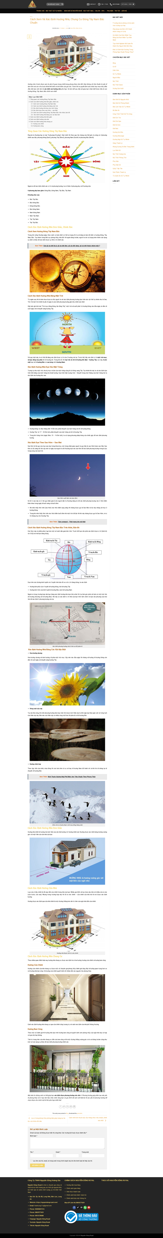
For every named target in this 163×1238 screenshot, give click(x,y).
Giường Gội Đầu (118, 132)
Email (58, 1152)
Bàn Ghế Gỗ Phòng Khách (121, 103)
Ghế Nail (115, 128)
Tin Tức (117, 11)
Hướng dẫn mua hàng (73, 1185)
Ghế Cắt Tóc (117, 118)
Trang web (85, 1152)
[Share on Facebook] (60, 1106)
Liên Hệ (124, 11)
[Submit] (62, 4)
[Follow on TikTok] (78, 1207)
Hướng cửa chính (38, 124)
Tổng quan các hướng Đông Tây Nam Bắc (43, 99)
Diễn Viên (116, 70)
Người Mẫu (116, 77)
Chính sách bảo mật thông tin (76, 1198)
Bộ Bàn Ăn (116, 110)
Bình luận (33, 1136)
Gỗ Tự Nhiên (117, 74)
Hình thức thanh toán (73, 1192)
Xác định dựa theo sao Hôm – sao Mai (45, 110)
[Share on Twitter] (64, 1106)
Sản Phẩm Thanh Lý (119, 172)
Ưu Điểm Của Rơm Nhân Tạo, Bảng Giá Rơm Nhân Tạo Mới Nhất (122, 37)
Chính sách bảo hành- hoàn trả (76, 1195)
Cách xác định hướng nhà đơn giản (41, 117)
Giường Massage (118, 136)
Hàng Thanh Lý (117, 143)
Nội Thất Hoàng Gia (119, 154)
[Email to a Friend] (67, 1106)
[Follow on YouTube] (88, 1207)
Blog (31, 16)
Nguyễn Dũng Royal (76, 28)
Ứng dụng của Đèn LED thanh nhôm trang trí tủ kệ (122, 30)
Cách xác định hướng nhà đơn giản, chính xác (44, 102)
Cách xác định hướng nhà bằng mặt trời (45, 106)
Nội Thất (116, 81)
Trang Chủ (40, 11)
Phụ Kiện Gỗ (117, 165)
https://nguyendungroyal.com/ (47, 1202)
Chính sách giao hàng (73, 1188)
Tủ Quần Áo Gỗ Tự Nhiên (121, 176)
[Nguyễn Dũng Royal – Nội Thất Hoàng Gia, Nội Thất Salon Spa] (35, 4)
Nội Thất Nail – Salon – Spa (93, 11)
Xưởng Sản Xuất (118, 88)
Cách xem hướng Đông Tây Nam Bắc (44, 104)
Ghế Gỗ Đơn (116, 125)
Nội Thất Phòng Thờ (119, 158)
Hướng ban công (38, 126)
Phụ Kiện (110, 11)
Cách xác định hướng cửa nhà (39, 119)
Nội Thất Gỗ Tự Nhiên (54, 11)
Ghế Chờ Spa (117, 121)
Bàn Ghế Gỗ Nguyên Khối (73, 11)
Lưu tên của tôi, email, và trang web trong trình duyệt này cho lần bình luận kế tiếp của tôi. (62, 1161)
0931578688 (39, 1216)
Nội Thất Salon (118, 85)
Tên (32, 1152)
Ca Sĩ (114, 67)
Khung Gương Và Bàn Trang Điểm (123, 147)
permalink (79, 1113)
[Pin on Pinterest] (70, 1106)
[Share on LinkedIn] (74, 1106)
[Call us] (85, 1207)
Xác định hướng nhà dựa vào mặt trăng (45, 108)
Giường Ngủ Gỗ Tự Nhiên (121, 139)
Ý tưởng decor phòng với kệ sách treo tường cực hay (123, 24)
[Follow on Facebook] (74, 1207)
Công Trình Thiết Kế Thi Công (122, 114)
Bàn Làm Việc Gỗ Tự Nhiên (121, 107)
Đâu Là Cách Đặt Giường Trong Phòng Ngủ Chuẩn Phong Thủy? (123, 51)
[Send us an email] (81, 1207)
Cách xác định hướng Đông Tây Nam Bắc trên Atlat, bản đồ (51, 112)
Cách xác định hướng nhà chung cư (41, 121)
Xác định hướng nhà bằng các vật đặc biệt (46, 115)
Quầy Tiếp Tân (117, 168)
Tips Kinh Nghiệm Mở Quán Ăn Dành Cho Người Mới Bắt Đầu (123, 45)
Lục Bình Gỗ (117, 150)
